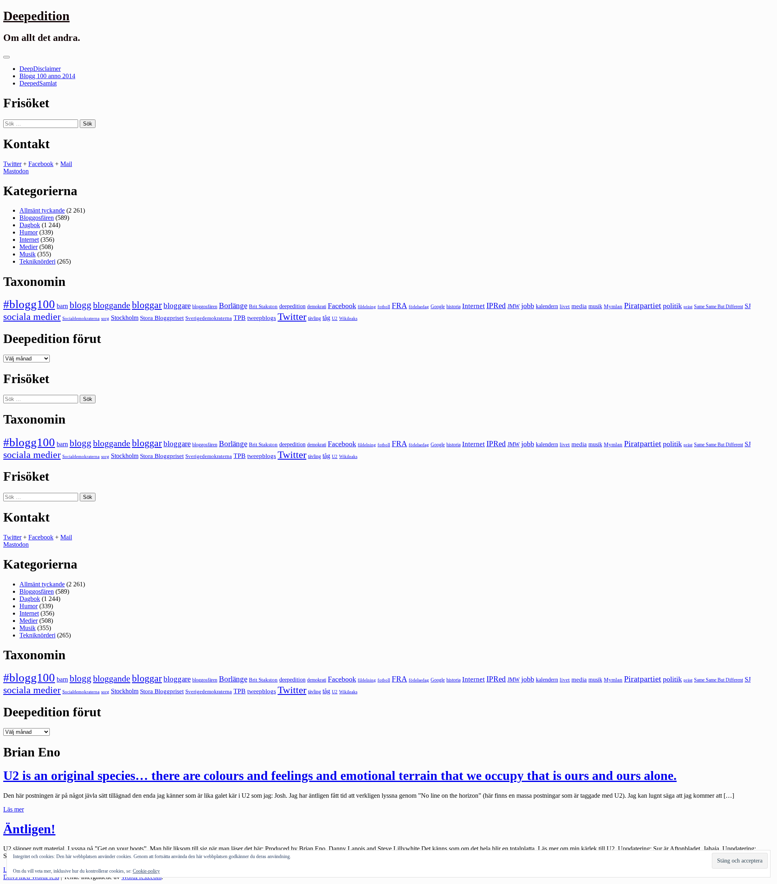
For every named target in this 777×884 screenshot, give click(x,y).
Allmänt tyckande (42, 210)
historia (453, 306)
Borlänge (233, 305)
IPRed (496, 305)
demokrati (316, 306)
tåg (326, 317)
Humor (28, 232)
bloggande (111, 305)
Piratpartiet (642, 305)
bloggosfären (204, 306)
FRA (399, 305)
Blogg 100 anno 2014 (47, 75)
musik (595, 306)
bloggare (177, 305)
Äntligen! (29, 829)
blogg (80, 305)
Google (438, 306)
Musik (27, 254)
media (579, 306)
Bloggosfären (36, 217)
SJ (748, 305)
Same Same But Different (718, 306)
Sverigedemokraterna (208, 318)
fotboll (384, 307)
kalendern (547, 306)
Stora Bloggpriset (162, 317)
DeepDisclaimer (40, 68)
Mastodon (16, 171)
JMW (513, 306)
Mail (66, 163)
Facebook (40, 163)
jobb (527, 306)
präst (688, 306)
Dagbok (29, 225)
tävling (314, 318)
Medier (28, 246)
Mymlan (613, 306)
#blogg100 (29, 304)
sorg (105, 318)
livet (565, 306)
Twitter (12, 163)
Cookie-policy (146, 871)
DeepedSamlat (38, 83)
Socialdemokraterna (81, 318)
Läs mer (13, 809)
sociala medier (32, 316)
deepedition (292, 306)
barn (62, 306)
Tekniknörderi (37, 261)
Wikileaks (348, 318)
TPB (240, 318)
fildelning (367, 306)
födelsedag (419, 307)
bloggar (147, 305)
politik (672, 306)
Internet (29, 239)
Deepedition (36, 16)
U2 (335, 318)
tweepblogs (261, 318)
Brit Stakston (263, 306)
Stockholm (124, 317)
